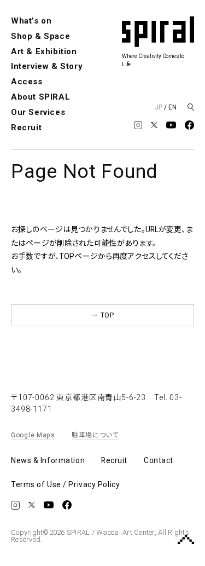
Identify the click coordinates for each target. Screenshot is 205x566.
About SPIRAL (40, 97)
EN (172, 107)
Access (27, 81)
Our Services (38, 112)
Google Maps (33, 435)
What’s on (31, 21)
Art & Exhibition (44, 51)
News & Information (48, 460)
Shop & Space (40, 36)
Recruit (26, 127)
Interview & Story (47, 66)
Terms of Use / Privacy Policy (65, 484)
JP (158, 107)
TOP (107, 315)
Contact (158, 460)
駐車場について (95, 435)
